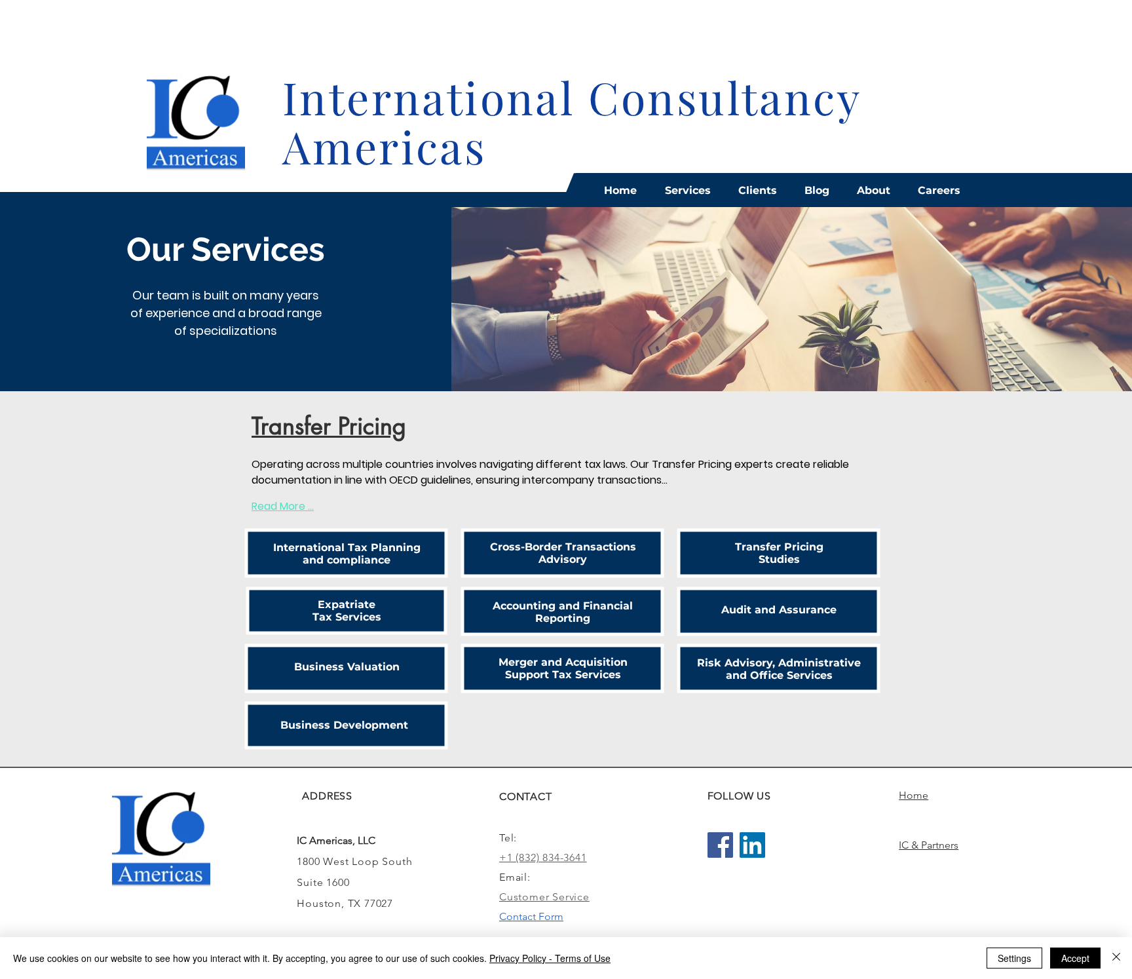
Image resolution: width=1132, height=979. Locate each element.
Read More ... (283, 506)
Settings (1014, 958)
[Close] (1116, 958)
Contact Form (531, 916)
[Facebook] (720, 845)
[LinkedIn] (752, 845)
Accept (1075, 958)
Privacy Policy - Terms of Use (550, 958)
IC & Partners (928, 845)
